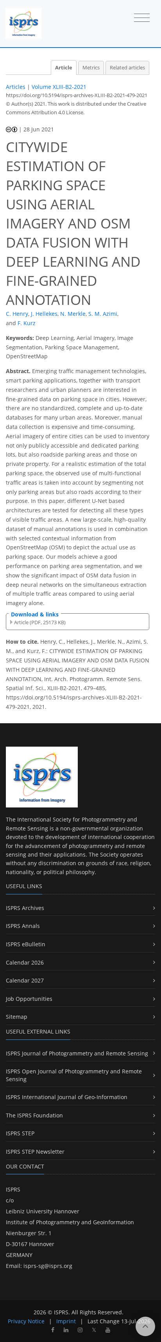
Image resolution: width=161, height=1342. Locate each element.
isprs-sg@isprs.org (47, 1265)
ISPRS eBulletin (25, 944)
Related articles (127, 67)
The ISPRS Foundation (34, 1115)
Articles (15, 86)
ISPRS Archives (25, 908)
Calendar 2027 (25, 980)
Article (63, 67)
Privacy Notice (26, 1321)
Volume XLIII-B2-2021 (59, 86)
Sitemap (16, 1016)
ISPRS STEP (20, 1133)
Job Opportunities (29, 998)
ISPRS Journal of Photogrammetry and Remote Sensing (77, 1053)
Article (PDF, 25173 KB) (40, 622)
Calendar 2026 (25, 962)
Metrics (91, 67)
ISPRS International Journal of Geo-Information (66, 1097)
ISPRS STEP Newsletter (35, 1151)
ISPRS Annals (23, 925)
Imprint (66, 1321)
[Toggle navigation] (142, 18)
